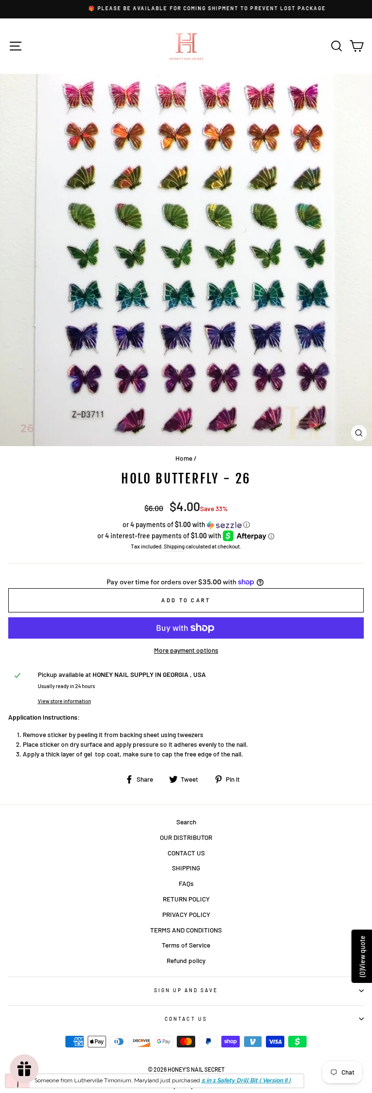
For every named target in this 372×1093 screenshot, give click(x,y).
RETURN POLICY (186, 899)
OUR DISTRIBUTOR (186, 837)
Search (186, 822)
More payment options (186, 650)
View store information (64, 701)
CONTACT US (186, 853)
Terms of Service (186, 945)
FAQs (186, 883)
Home (183, 458)
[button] (186, 525)
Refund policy (186, 960)
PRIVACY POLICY (186, 914)
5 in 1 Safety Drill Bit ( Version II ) (246, 1080)
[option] (186, 8)
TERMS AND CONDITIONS (186, 930)
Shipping (174, 546)
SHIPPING (186, 868)
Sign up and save (186, 990)
